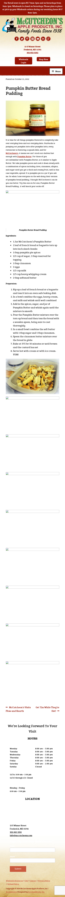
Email (12, 856)
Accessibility (11, 892)
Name (12, 846)
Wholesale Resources (14, 880)
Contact (33, 880)
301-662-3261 (32, 52)
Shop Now (43, 59)
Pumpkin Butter (24, 156)
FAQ (26, 880)
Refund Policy (13, 884)
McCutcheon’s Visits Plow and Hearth (18, 708)
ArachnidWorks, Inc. (36, 892)
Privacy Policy (44, 880)
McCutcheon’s (12, 153)
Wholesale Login (23, 61)
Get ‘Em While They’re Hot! (47, 708)
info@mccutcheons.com (21, 835)
